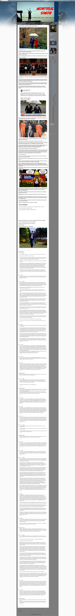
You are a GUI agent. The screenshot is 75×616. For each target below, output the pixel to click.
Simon (20, 344)
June (52, 98)
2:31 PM (21, 422)
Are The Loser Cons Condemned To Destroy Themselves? (53, 77)
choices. (30, 84)
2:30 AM (21, 370)
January (53, 104)
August (53, 96)
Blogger (42, 614)
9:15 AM (21, 587)
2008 (51, 119)
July (52, 97)
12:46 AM (21, 447)
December (53, 60)
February (53, 103)
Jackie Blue (21, 253)
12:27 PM (21, 491)
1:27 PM (21, 515)
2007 (51, 120)
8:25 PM (21, 432)
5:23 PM (21, 272)
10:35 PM (21, 532)
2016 (51, 110)
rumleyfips (20, 378)
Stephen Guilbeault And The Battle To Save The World (54, 64)
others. (21, 159)
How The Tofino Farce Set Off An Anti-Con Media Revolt (53, 90)
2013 (51, 113)
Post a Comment (22, 605)
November (53, 61)
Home (33, 609)
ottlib (20, 324)
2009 (51, 118)
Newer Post (20, 609)
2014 (51, 112)
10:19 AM (21, 385)
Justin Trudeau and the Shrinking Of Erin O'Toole (53, 87)
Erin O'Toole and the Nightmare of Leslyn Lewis (53, 71)
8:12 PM (21, 321)
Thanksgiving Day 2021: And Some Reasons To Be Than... (53, 80)
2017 (51, 109)
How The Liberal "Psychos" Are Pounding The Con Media (53, 83)
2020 (51, 105)
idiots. (38, 148)
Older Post (46, 609)
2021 (51, 59)
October (53, 62)
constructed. (20, 77)
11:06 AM (21, 395)
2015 (51, 111)
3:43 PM (21, 525)
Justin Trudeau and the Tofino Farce (53, 93)
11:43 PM (21, 360)
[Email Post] (28, 250)
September (53, 95)
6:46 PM (21, 278)
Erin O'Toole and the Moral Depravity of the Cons (53, 73)
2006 (51, 121)
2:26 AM (21, 577)
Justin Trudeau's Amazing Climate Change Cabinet (54, 67)
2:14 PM (21, 413)
